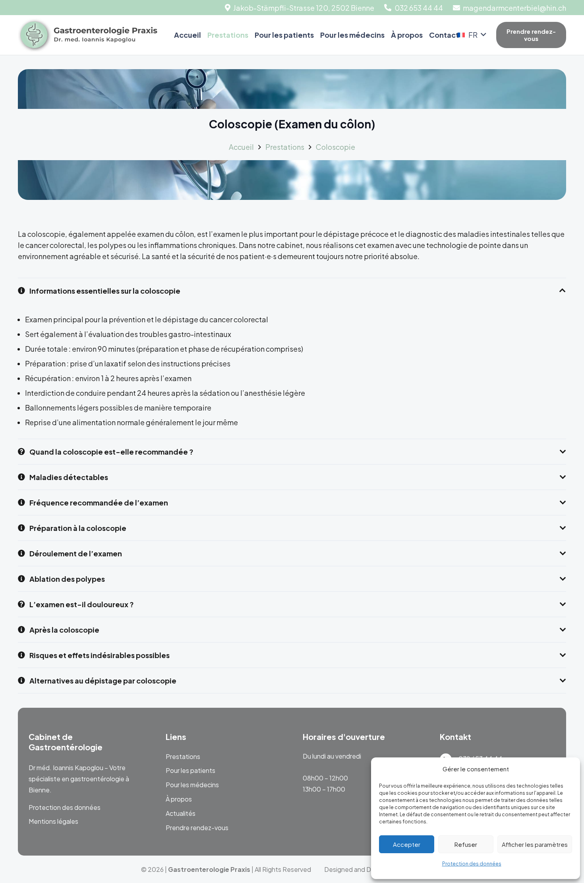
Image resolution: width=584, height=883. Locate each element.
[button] (472, 35)
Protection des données (471, 864)
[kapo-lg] (87, 35)
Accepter (406, 844)
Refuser (465, 844)
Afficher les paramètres (535, 844)
